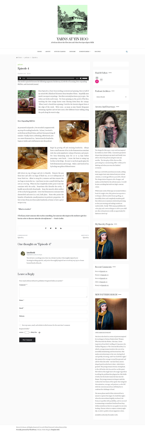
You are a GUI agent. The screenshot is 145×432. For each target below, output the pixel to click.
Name (21, 300)
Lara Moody (31, 252)
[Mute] (81, 78)
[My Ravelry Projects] (111, 243)
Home (39, 51)
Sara (30, 73)
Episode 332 (105, 285)
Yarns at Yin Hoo (72, 39)
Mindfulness (84, 51)
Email (21, 308)
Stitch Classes (59, 51)
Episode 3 (21, 238)
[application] (53, 78)
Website (21, 316)
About (48, 51)
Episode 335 (103, 271)
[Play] (20, 78)
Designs (72, 51)
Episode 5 (86, 238)
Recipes (98, 51)
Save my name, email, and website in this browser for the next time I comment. (46, 325)
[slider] (85, 78)
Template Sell (55, 430)
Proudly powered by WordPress (26, 430)
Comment (22, 285)
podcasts (20, 64)
